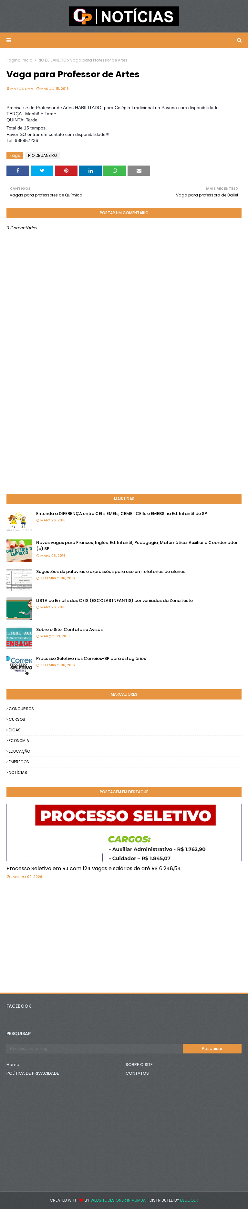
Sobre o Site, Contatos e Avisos (69, 629)
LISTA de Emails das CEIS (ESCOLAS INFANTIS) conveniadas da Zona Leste (114, 600)
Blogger (189, 1200)
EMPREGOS (19, 762)
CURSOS (17, 719)
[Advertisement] (124, 437)
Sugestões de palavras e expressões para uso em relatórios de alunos (110, 571)
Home (12, 1064)
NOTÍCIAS (18, 772)
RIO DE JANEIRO (51, 60)
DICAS (15, 730)
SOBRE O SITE (139, 1064)
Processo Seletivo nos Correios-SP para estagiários (91, 658)
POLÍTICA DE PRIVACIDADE (32, 1073)
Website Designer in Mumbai (118, 1200)
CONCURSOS (21, 708)
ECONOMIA (19, 740)
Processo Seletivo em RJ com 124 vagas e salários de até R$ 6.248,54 (93, 868)
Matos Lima (21, 88)
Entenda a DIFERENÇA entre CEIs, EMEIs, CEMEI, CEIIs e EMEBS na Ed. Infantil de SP (121, 513)
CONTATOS (137, 1073)
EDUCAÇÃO (19, 751)
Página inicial (20, 60)
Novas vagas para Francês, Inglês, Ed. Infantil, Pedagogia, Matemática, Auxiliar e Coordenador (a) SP (137, 545)
